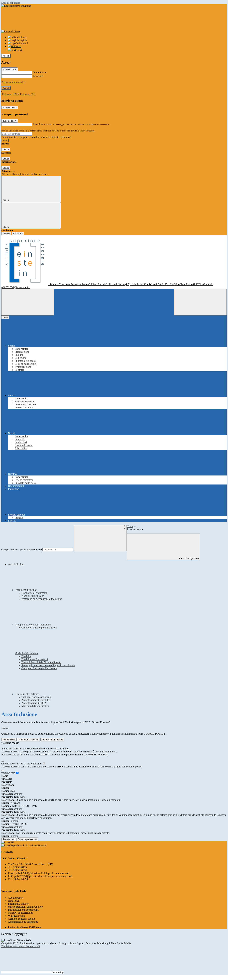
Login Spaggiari (87, 130)
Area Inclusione (16, 564)
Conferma (18, 233)
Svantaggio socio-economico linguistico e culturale (48, 665)
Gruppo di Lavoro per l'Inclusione (33, 624)
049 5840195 (20, 867)
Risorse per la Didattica (27, 694)
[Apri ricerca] (200, 302)
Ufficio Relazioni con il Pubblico (25, 906)
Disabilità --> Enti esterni (34, 659)
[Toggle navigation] (27, 302)
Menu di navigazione (188, 558)
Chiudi (6, 149)
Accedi (6, 56)
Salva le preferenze (27, 839)
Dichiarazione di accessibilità (23, 909)
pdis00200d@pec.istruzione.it (43, 876)
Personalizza (9, 739)
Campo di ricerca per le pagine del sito (21, 549)
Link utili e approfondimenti (36, 697)
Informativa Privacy (18, 903)
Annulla (6, 233)
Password (38, 76)
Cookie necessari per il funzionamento (21, 763)
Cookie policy (15, 897)
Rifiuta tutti (28, 739)
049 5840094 (20, 870)
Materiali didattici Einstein (35, 706)
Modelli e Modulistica (26, 653)
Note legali (14, 900)
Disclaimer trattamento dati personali (20, 946)
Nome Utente (40, 72)
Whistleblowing (16, 915)
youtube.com (8, 772)
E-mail (36, 124)
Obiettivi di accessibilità (20, 912)
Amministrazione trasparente (23, 921)
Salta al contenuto (10, 2)
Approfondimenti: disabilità (35, 700)
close (5, 317)
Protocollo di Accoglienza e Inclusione (41, 598)
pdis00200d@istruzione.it (42, 873)
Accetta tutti (52, 739)
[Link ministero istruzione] (16, 5)
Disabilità (26, 656)
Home (130, 526)
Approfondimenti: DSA (33, 703)
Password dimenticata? (13, 82)
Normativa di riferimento (34, 592)
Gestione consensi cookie (21, 918)
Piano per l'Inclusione (32, 595)
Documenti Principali (26, 589)
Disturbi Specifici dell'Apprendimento (41, 662)
